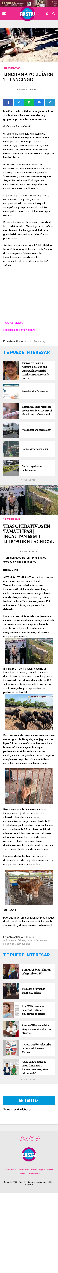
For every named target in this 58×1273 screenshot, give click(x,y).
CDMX (50, 1169)
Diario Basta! (11, 1169)
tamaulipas (23, 943)
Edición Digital (38, 1169)
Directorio (24, 1169)
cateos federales (37, 940)
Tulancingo (40, 341)
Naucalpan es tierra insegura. (19, 329)
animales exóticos (14, 940)
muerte (28, 341)
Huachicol (9, 943)
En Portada (34, 1173)
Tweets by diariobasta (17, 1109)
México (23, 1173)
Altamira (29, 937)
